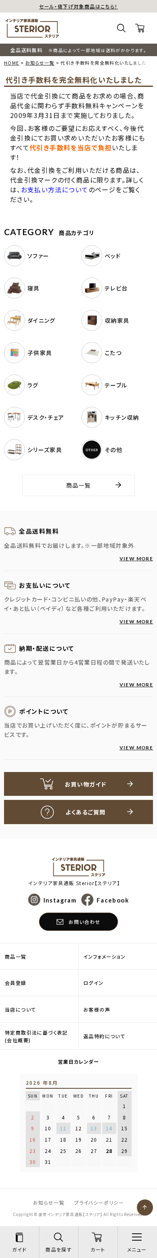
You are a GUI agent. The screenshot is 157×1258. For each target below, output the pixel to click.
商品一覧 (78, 485)
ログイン (93, 982)
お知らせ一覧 (39, 62)
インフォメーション (104, 956)
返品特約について (104, 1036)
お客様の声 (96, 1009)
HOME (11, 62)
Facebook (113, 899)
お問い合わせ (84, 921)
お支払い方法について (55, 189)
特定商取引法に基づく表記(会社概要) (36, 1036)
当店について (20, 1009)
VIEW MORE (136, 558)
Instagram (59, 899)
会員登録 (16, 982)
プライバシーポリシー (99, 1202)
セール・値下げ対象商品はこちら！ (78, 6)
